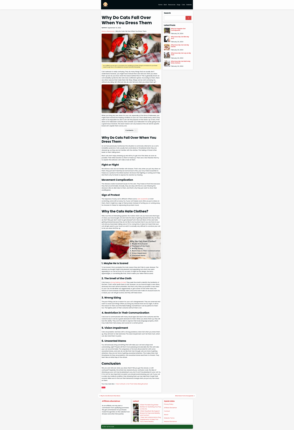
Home (104, 31)
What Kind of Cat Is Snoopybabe (184, 396)
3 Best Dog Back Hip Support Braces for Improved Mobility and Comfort (150, 413)
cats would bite (142, 199)
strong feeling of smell (118, 282)
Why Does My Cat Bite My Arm (180, 37)
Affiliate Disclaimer (170, 408)
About (166, 415)
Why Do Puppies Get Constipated (178, 29)
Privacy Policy (168, 404)
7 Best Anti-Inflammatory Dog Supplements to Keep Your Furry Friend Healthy (150, 419)
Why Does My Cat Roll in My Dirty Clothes (180, 62)
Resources (110, 31)
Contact (167, 411)
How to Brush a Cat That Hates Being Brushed (132, 384)
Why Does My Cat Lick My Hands (180, 45)
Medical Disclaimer (170, 421)
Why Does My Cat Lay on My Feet (181, 54)
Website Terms (169, 418)
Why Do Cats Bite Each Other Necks (110, 396)
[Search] (188, 18)
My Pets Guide (110, 426)
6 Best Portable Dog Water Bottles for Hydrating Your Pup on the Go (150, 407)
